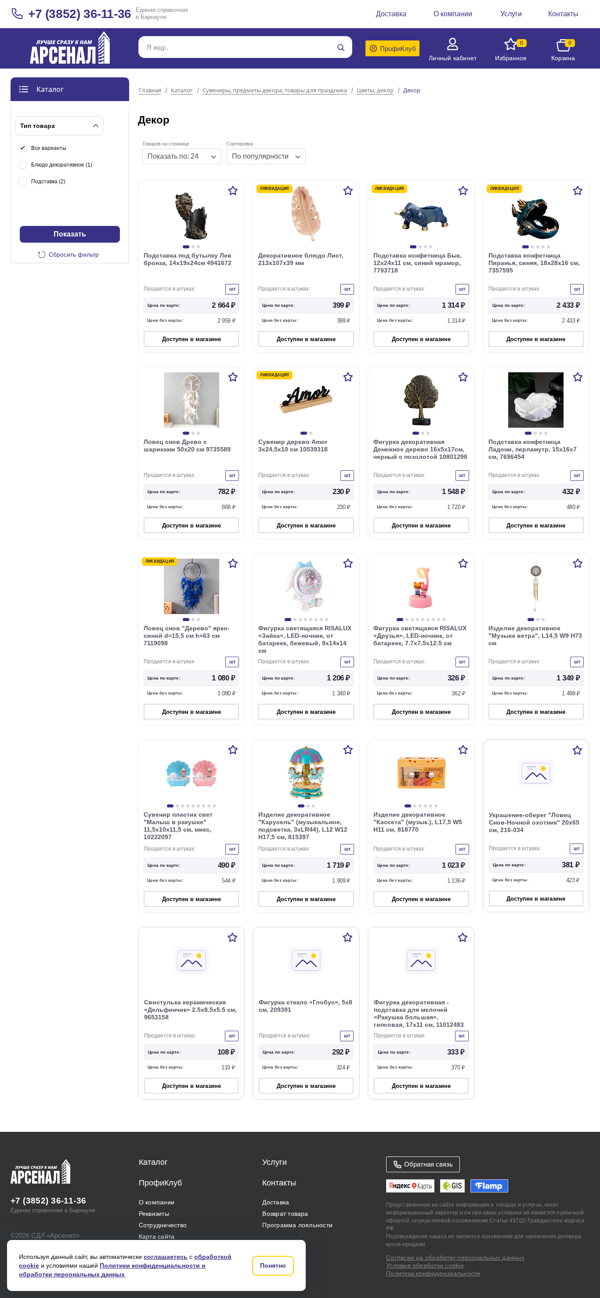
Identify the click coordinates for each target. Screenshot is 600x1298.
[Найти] (341, 47)
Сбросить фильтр (74, 254)
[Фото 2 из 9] (406, 619)
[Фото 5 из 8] (310, 619)
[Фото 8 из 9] (438, 619)
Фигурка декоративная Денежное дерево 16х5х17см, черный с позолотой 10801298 (420, 449)
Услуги (274, 1162)
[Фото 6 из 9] (428, 619)
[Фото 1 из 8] (288, 619)
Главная (150, 90)
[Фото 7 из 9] (433, 619)
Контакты (279, 1182)
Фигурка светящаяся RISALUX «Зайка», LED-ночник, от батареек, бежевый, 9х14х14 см (304, 639)
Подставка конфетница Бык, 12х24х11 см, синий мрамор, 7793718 (417, 263)
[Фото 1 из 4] (413, 246)
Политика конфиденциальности (433, 1273)
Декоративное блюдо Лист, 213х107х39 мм (300, 259)
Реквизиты (154, 1213)
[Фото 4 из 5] (543, 246)
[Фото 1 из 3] (186, 246)
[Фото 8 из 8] (326, 619)
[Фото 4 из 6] (425, 805)
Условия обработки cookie (425, 1265)
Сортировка (240, 143)
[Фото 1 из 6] (408, 805)
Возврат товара (285, 1213)
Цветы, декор (375, 90)
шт (232, 288)
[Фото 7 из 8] (321, 619)
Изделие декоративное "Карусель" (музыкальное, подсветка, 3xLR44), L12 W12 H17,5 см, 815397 (302, 825)
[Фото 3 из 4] (425, 246)
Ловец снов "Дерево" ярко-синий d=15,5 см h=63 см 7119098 (187, 636)
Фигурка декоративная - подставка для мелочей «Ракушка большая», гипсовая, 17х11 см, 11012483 (419, 1013)
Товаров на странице (165, 143)
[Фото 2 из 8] (294, 619)
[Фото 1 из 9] (400, 619)
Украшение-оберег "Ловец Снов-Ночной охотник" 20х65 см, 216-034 (534, 822)
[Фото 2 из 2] (310, 433)
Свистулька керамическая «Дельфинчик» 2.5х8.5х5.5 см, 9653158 (190, 1010)
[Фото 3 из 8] (300, 619)
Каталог (182, 90)
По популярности (260, 156)
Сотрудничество (163, 1225)
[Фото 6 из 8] (316, 619)
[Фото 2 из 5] (532, 246)
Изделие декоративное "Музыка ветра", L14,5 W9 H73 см (535, 636)
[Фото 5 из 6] (430, 805)
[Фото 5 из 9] (422, 619)
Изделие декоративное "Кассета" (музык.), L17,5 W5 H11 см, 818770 (417, 822)
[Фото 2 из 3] (193, 246)
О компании (156, 1202)
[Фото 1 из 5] (525, 246)
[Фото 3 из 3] (198, 246)
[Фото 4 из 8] (305, 619)
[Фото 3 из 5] (537, 246)
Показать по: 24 (173, 156)
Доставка (275, 1202)
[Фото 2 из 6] (414, 805)
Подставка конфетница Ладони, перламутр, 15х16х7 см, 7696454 (532, 449)
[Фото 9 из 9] (443, 619)
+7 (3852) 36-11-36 (79, 13)
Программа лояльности (297, 1225)
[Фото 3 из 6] (420, 805)
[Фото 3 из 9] (412, 619)
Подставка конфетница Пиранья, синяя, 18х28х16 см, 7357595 (534, 263)
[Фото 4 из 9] (417, 619)
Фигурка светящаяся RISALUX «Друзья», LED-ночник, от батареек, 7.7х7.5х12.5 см (419, 636)
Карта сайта (157, 1236)
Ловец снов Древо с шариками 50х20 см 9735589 (187, 445)
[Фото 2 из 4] (420, 246)
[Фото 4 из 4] (430, 246)
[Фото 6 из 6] (435, 805)
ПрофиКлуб (160, 1182)
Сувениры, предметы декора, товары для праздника (274, 90)
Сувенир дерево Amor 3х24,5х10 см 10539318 (293, 445)
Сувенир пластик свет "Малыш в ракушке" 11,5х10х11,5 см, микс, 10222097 (178, 825)
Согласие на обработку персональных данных (455, 1257)
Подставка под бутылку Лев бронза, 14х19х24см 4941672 (187, 259)
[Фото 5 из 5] (548, 246)
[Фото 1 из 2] (303, 433)
